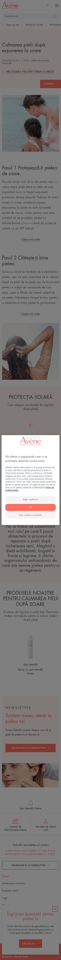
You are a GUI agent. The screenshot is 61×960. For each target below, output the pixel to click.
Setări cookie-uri (30, 500)
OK (30, 507)
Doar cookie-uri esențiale (30, 515)
